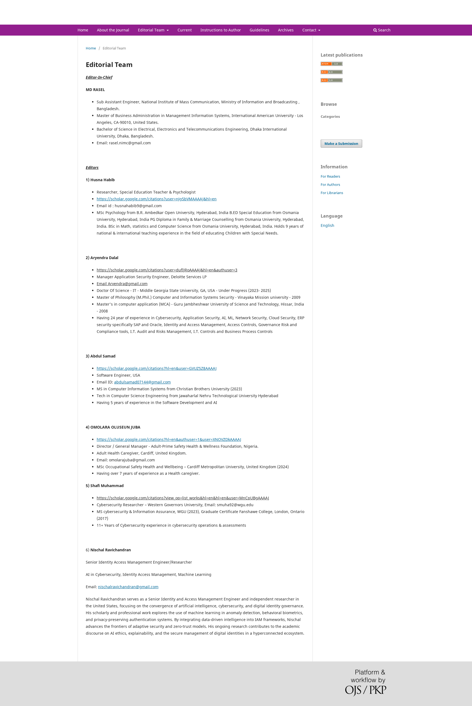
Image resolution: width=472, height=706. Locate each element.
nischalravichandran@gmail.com (128, 586)
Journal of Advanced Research (126, 20)
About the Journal (113, 30)
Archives (286, 30)
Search (384, 30)
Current (185, 30)
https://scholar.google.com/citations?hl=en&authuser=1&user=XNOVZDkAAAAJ (169, 439)
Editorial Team (152, 30)
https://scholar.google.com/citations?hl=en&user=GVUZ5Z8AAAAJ (157, 368)
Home (83, 30)
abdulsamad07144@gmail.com (142, 382)
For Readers (330, 176)
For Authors (330, 184)
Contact (309, 30)
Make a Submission (341, 143)
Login (389, 4)
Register (372, 4)
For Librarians (332, 192)
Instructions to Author (220, 30)
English (327, 225)
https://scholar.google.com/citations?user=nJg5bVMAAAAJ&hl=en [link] (157, 198)
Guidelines (259, 30)
